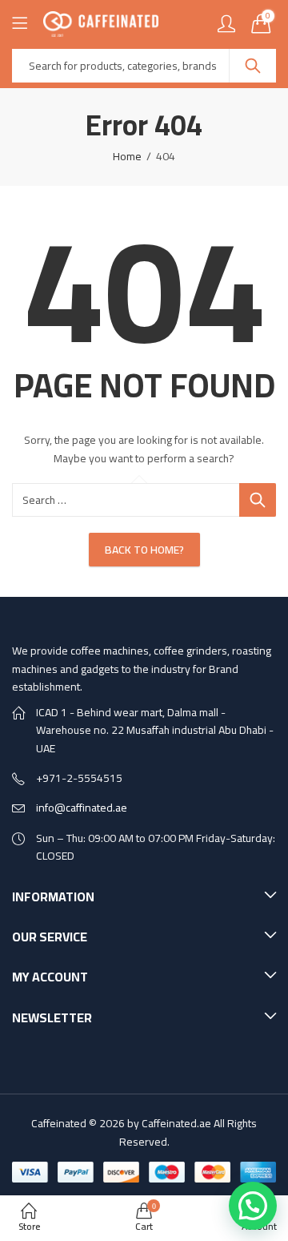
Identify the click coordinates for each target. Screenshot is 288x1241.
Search (253, 66)
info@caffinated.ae (81, 807)
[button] (253, 1206)
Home (127, 156)
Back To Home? (144, 549)
